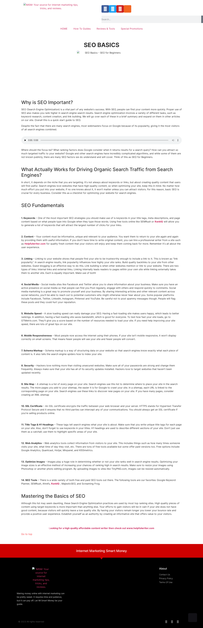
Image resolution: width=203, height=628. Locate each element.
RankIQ (159, 221)
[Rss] (127, 9)
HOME (63, 28)
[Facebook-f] (105, 9)
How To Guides (82, 28)
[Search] (202, 19)
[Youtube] (120, 9)
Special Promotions (132, 28)
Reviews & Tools (106, 28)
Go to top (26, 534)
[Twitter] (112, 9)
